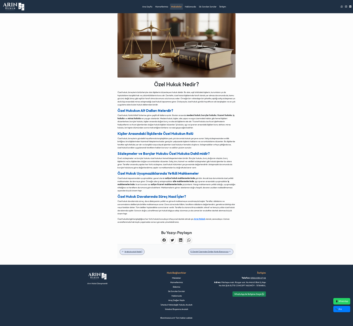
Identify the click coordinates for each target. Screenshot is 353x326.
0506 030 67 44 (258, 278)
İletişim (222, 6)
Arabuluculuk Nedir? (133, 251)
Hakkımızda (190, 6)
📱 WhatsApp (341, 301)
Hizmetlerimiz (161, 6)
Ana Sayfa (147, 6)
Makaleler (176, 6)
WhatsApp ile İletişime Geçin (248, 294)
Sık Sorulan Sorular (207, 6)
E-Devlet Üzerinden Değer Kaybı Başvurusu (209, 251)
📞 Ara (338, 309)
